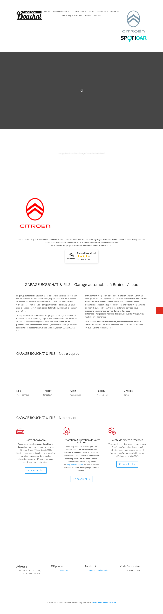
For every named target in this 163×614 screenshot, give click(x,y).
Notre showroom (60, 12)
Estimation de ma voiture (83, 12)
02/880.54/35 (64, 570)
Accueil (47, 12)
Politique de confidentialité (104, 602)
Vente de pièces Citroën (72, 16)
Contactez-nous (97, 519)
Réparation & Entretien (106, 12)
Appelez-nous (82, 160)
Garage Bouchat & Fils (98, 570)
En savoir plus (36, 470)
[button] (81, 256)
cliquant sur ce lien (75, 464)
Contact (97, 16)
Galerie (88, 16)
